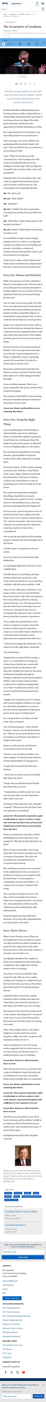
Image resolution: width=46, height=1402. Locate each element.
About (5, 1289)
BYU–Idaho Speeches (11, 1312)
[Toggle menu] (43, 3)
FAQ (4, 1293)
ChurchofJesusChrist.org (12, 1345)
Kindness (8, 1196)
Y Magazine (7, 1357)
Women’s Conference (11, 1324)
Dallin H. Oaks (10, 1215)
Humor (36, 1193)
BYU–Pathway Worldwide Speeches (17, 1316)
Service (17, 1196)
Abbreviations (8, 1285)
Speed (37, 43)
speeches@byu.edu (10, 1281)
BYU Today (7, 1353)
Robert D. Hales (11, 1229)
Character (8, 1193)
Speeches (16, 3)
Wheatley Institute (10, 1332)
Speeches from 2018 (11, 1200)
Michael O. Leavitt (24, 14)
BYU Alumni (7, 1349)
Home (5, 14)
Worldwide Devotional (11, 1336)
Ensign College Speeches (12, 1320)
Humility (27, 1193)
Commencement (10, 22)
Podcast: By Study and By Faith (31, 1196)
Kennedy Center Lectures (13, 1328)
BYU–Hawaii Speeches (11, 1308)
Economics (18, 1193)
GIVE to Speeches (12, 1298)
